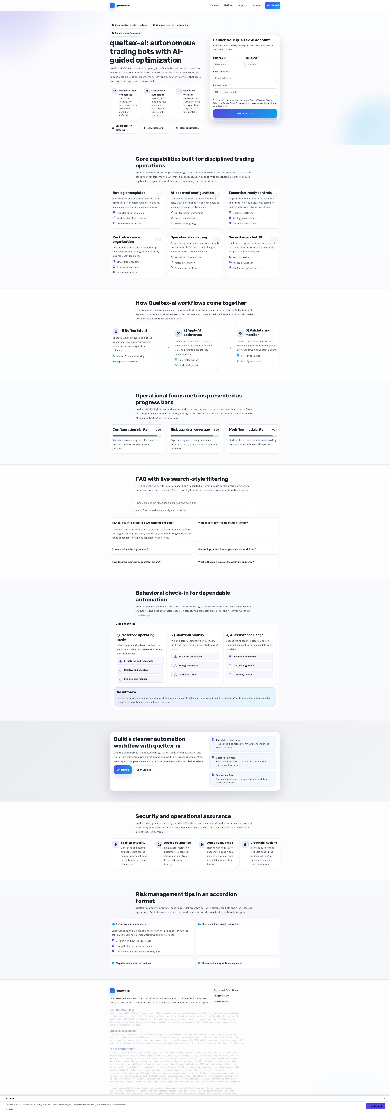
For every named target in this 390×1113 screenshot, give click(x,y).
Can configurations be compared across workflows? (227, 549)
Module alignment (243, 665)
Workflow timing (188, 674)
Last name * (252, 58)
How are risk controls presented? (130, 549)
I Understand (376, 1106)
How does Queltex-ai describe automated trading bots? (143, 522)
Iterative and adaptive (136, 669)
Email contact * (221, 71)
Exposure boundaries (190, 656)
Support (242, 5)
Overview (214, 5)
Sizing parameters (189, 665)
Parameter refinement (245, 656)
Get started (123, 769)
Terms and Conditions (226, 990)
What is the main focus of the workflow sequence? (226, 562)
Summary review (242, 674)
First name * (219, 58)
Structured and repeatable (138, 660)
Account (256, 5)
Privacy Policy (221, 995)
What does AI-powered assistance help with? (223, 522)
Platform (228, 5)
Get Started (273, 5)
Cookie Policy (229, 103)
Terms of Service (257, 100)
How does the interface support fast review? (136, 562)
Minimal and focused (136, 678)
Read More (222, 106)
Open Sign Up (143, 769)
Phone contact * (221, 85)
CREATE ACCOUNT (245, 113)
